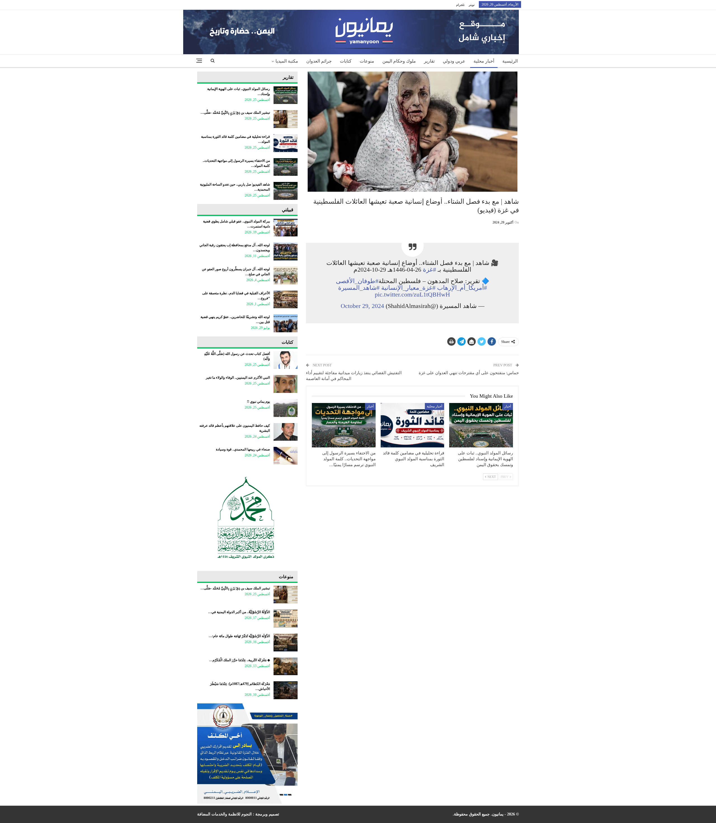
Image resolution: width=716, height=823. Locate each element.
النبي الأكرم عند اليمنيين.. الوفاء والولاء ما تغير (238, 378)
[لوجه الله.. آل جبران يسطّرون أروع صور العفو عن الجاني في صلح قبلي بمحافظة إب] (286, 275)
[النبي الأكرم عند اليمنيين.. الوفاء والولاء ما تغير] (286, 384)
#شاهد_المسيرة (359, 287)
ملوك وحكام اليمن (399, 61)
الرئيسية (510, 61)
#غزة (429, 269)
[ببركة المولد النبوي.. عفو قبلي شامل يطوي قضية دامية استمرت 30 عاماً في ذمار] (286, 228)
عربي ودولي (454, 61)
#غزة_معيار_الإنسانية (408, 287)
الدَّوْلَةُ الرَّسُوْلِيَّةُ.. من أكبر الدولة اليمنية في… (239, 612)
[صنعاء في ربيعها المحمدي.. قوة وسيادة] (286, 456)
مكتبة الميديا (286, 61)
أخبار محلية (484, 61)
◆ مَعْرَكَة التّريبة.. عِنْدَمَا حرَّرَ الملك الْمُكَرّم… (239, 660)
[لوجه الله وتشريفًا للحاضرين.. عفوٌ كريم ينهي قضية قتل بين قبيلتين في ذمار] (286, 323)
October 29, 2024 (362, 305)
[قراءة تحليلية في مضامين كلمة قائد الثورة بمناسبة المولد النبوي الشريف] (412, 425)
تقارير (429, 61)
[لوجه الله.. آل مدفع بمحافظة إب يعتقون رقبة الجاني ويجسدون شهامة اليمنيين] (286, 251)
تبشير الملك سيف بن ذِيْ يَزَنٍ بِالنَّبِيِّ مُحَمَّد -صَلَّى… (235, 113)
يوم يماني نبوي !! (258, 402)
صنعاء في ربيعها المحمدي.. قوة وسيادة (243, 449)
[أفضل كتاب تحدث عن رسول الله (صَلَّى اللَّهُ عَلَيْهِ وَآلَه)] (286, 360)
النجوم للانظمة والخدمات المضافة (224, 814)
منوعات (367, 61)
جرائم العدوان (319, 61)
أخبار (507, 406)
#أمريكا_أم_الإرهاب (462, 287)
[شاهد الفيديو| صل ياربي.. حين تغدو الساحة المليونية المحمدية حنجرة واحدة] (286, 191)
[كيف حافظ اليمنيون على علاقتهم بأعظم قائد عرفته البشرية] (286, 432)
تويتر (472, 4)
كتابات (346, 61)
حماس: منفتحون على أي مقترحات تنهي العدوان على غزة (469, 373)
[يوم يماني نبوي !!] (286, 408)
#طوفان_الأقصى (357, 281)
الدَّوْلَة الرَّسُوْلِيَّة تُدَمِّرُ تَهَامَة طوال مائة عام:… (239, 636)
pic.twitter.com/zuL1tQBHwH (412, 294)
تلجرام (460, 4)
